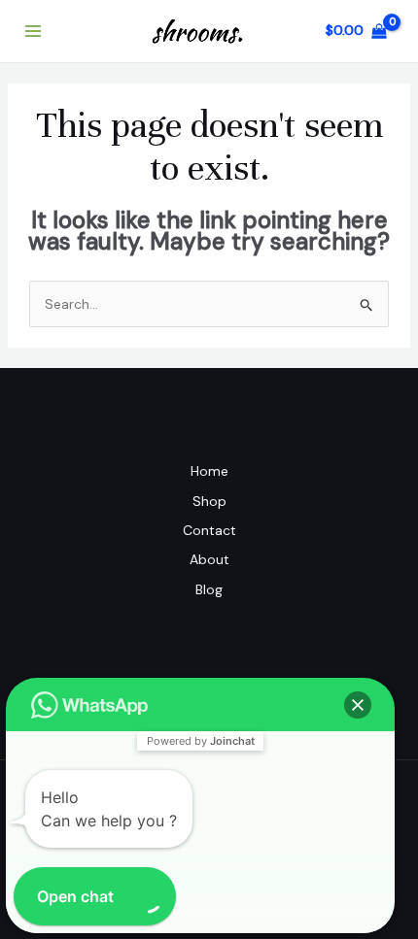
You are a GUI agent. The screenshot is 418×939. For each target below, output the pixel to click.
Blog (209, 589)
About (209, 559)
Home (209, 471)
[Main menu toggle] (33, 31)
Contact (209, 530)
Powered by (201, 741)
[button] (357, 705)
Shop (209, 501)
